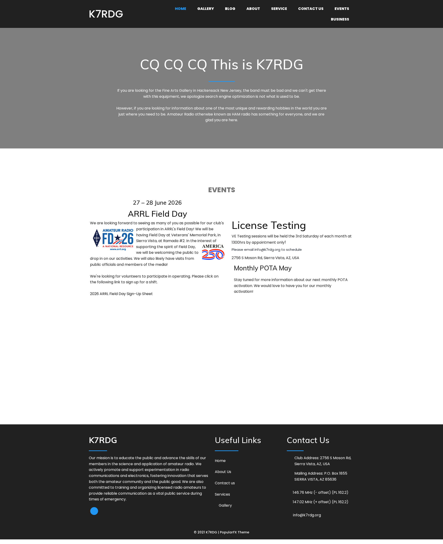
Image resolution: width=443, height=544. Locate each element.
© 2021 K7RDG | (207, 532)
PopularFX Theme (234, 532)
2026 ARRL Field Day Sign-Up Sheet (121, 293)
